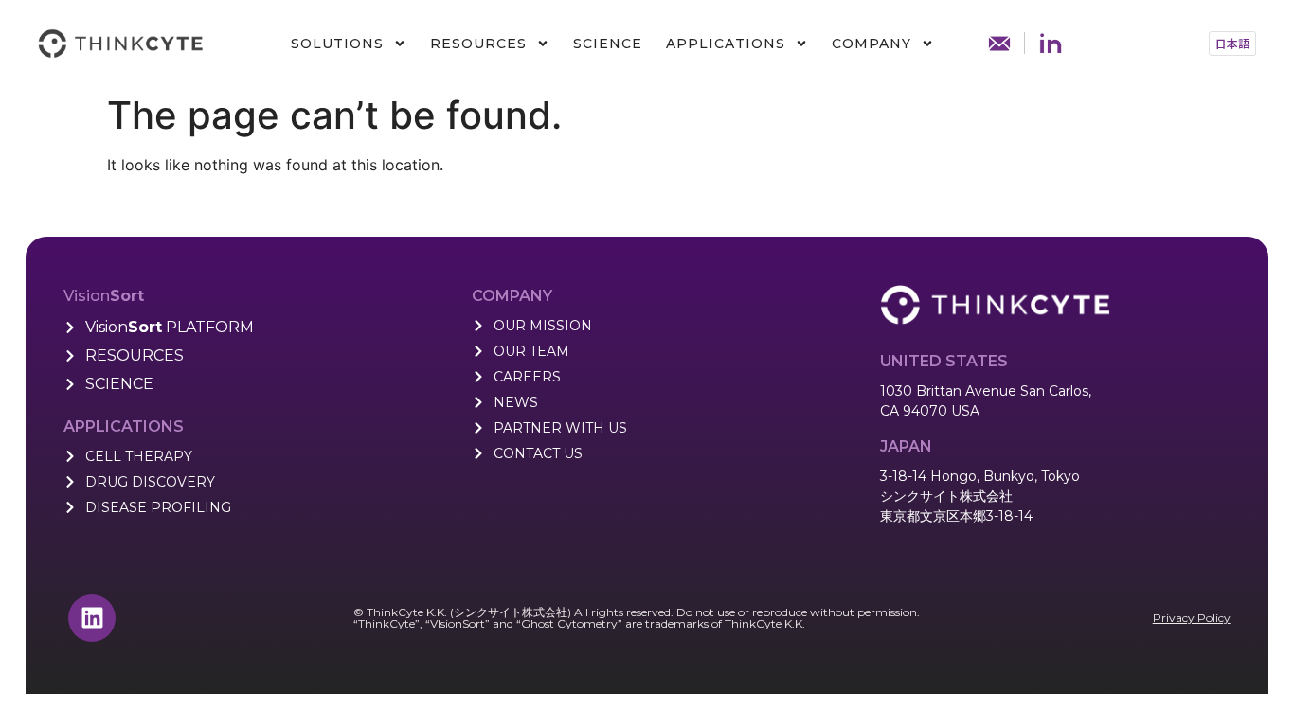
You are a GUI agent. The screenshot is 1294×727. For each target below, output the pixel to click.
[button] (1232, 43)
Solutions (337, 43)
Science (607, 43)
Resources (478, 43)
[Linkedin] (92, 618)
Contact (999, 43)
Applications (725, 43)
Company (871, 43)
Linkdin (1050, 43)
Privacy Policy (1192, 618)
